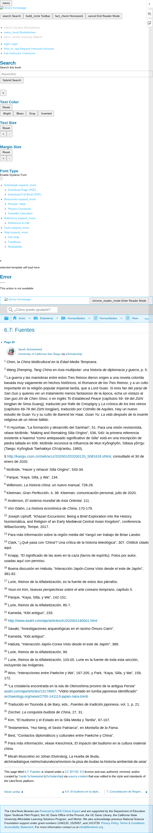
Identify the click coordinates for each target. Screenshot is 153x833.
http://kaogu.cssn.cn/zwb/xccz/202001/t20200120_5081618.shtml (59, 456)
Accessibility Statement (18, 827)
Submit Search (12, 80)
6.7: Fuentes (33, 771)
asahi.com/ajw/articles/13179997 (30, 691)
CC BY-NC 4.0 (74, 771)
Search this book (10, 67)
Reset (6, 107)
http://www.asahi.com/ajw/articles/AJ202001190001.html (52, 621)
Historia (136, 318)
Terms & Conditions (132, 823)
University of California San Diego (39, 353)
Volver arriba (12, 791)
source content (78, 776)
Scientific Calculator (20, 213)
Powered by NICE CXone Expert (60, 811)
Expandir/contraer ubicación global (147, 317)
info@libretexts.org (90, 827)
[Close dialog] (2, 282)
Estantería (46, 318)
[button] (14, 241)
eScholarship (74, 353)
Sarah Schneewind (30, 349)
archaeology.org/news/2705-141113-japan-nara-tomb (46, 696)
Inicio (22, 318)
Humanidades (76, 318)
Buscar (10, 310)
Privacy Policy (109, 823)
